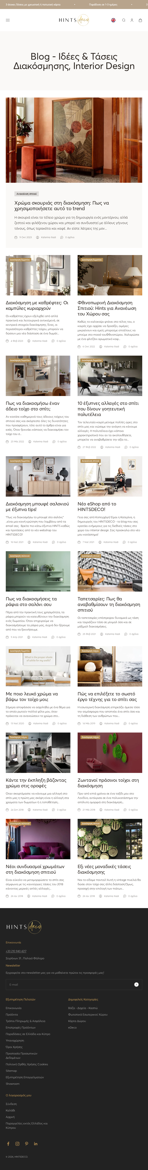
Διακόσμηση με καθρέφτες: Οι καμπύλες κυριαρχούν (37, 305)
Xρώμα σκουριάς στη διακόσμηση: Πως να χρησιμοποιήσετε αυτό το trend (61, 205)
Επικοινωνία (13, 1008)
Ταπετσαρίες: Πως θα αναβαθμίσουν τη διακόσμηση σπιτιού (109, 604)
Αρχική (10, 1117)
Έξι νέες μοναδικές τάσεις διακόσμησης (104, 869)
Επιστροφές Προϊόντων (21, 1027)
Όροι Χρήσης (14, 1047)
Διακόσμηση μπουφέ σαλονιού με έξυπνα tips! (37, 506)
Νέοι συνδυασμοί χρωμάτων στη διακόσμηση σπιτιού (35, 869)
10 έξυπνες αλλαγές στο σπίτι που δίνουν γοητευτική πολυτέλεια (108, 408)
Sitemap (11, 1070)
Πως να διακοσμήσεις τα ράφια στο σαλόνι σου (31, 601)
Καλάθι (10, 1110)
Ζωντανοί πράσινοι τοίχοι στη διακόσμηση (108, 783)
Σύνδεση (11, 1104)
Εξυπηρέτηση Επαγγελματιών (25, 1077)
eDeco (72, 1027)
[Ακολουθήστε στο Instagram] (17, 1143)
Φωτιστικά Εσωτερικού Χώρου (88, 1014)
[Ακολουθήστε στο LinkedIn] (35, 1143)
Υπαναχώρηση (15, 1040)
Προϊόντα (12, 1014)
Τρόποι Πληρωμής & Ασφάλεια (25, 1021)
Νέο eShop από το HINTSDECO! (97, 506)
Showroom (12, 1083)
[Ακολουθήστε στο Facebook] (8, 1143)
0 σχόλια (69, 237)
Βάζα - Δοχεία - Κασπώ (83, 1008)
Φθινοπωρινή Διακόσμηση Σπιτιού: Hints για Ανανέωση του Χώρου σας (107, 308)
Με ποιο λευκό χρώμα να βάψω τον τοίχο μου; (32, 696)
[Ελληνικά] (113, 20)
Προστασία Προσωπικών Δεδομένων (21, 1055)
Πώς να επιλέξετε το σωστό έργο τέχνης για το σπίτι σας (107, 696)
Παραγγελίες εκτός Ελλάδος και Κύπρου (27, 1125)
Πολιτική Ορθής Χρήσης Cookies (27, 1064)
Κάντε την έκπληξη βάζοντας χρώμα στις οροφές (36, 783)
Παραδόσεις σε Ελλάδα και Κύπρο (28, 1034)
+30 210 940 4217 (16, 951)
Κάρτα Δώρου (77, 1021)
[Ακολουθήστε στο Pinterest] (26, 1143)
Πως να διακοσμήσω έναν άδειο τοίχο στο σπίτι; (32, 406)
